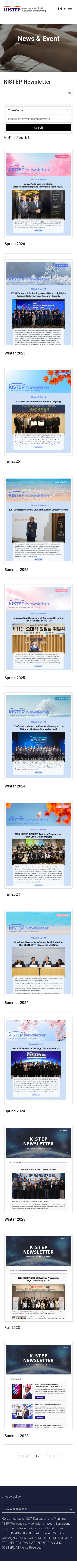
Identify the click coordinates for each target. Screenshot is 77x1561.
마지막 (58, 1456)
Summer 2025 (16, 569)
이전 (27, 1456)
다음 (50, 1456)
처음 (19, 1456)
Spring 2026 (14, 244)
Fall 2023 (12, 1327)
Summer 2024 (16, 1002)
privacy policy (11, 1497)
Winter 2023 (14, 1219)
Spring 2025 (14, 678)
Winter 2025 (14, 353)
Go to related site (16, 1508)
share (69, 92)
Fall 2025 (12, 461)
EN (62, 9)
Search (38, 127)
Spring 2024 (14, 1111)
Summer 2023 (16, 1436)
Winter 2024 (14, 786)
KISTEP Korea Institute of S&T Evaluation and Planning (25, 9)
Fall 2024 (12, 894)
